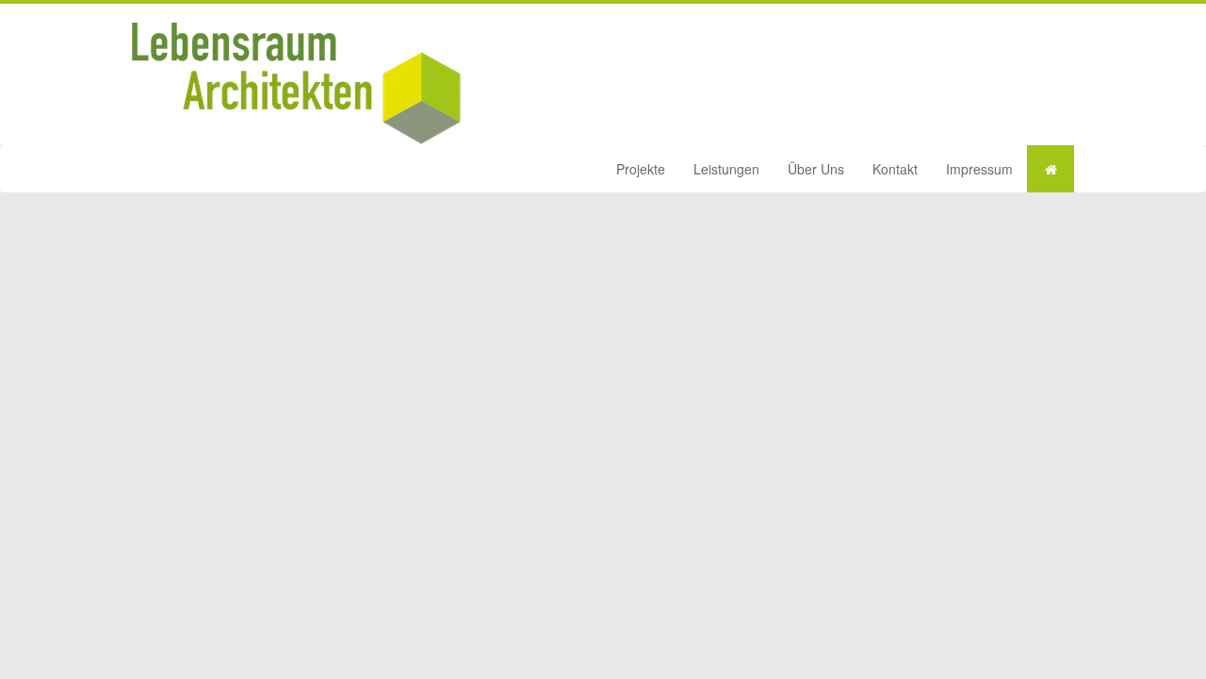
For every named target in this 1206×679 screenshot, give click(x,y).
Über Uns (816, 168)
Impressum (979, 168)
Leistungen (726, 168)
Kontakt (895, 168)
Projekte (640, 168)
